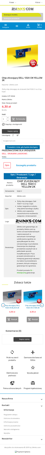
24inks (9, 99)
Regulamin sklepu (10, 415)
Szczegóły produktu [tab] (26, 165)
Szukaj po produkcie (12, 18)
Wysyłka (7, 433)
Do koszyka (18, 119)
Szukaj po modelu (11, 15)
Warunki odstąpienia (11, 429)
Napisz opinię (12, 131)
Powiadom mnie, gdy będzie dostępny (22, 147)
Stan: (4, 103)
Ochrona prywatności (12, 426)
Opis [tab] (7, 165)
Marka (4, 99)
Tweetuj (17, 135)
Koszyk (12, 319)
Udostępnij (13, 135)
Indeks (4, 96)
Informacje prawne (11, 422)
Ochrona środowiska (12, 418)
